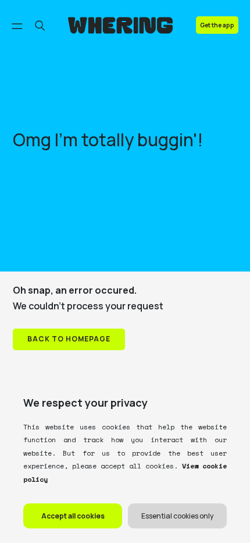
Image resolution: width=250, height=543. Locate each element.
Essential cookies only (177, 516)
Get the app (217, 25)
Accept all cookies (73, 516)
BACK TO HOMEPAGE (68, 339)
